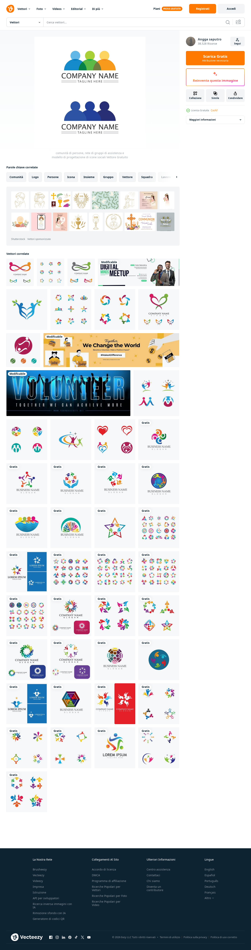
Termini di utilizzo (170, 937)
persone (53, 177)
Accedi (231, 9)
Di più (96, 9)
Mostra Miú (165, 222)
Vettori (22, 9)
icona (71, 177)
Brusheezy (40, 869)
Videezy (38, 881)
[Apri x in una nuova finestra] (82, 937)
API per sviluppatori (46, 898)
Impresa (38, 887)
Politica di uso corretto (224, 937)
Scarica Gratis (215, 58)
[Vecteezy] (10, 9)
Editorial (77, 9)
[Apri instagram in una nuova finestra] (57, 937)
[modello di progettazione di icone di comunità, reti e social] (158, 747)
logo (35, 177)
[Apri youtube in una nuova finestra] (88, 937)
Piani (156, 9)
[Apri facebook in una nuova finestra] (50, 937)
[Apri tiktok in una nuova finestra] (76, 937)
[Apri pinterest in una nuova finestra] (69, 937)
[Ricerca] (227, 22)
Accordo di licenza (104, 869)
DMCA (96, 875)
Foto (40, 9)
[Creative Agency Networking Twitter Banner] (138, 272)
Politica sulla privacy (195, 937)
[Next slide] (173, 177)
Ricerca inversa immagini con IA (52, 905)
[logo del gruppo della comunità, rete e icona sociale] (70, 615)
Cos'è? (214, 110)
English (209, 869)
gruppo (108, 177)
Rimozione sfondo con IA (49, 913)
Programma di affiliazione (109, 881)
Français (210, 892)
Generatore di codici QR (48, 919)
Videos (57, 9)
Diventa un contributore (155, 888)
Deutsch (210, 887)
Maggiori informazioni (202, 119)
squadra (147, 177)
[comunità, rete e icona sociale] (20, 272)
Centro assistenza (158, 869)
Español (210, 875)
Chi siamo (153, 881)
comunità (16, 177)
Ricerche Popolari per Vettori (106, 888)
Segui (237, 43)
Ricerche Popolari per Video (106, 903)
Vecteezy (38, 875)
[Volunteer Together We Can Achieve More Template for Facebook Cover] (68, 393)
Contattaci (153, 875)
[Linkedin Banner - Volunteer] (111, 350)
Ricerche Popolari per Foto (109, 896)
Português (211, 881)
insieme (89, 177)
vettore (127, 177)
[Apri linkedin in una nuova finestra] (63, 937)
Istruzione (39, 892)
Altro (208, 898)
